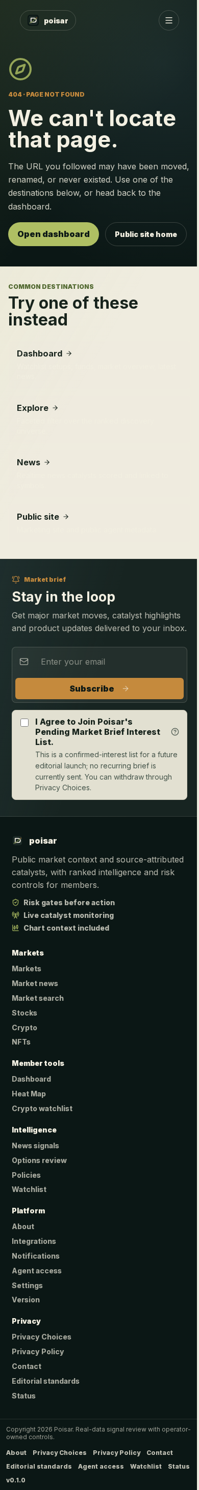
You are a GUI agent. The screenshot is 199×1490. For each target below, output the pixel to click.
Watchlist (29, 1189)
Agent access (37, 1270)
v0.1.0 (16, 1480)
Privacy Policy (38, 1351)
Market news (35, 983)
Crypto (24, 1027)
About (23, 1226)
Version (26, 1299)
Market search (38, 998)
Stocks (24, 1012)
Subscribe (91, 688)
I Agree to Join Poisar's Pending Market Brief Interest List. (97, 732)
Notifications (36, 1255)
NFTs (21, 1041)
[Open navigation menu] (169, 20)
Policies (26, 1175)
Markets (26, 968)
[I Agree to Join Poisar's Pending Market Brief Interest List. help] (175, 732)
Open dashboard (53, 234)
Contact (26, 1366)
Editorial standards (46, 1381)
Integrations (34, 1241)
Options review (39, 1160)
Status (24, 1395)
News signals (35, 1145)
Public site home (146, 234)
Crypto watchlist (42, 1108)
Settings (27, 1285)
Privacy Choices (41, 1336)
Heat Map (29, 1093)
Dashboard (31, 1079)
